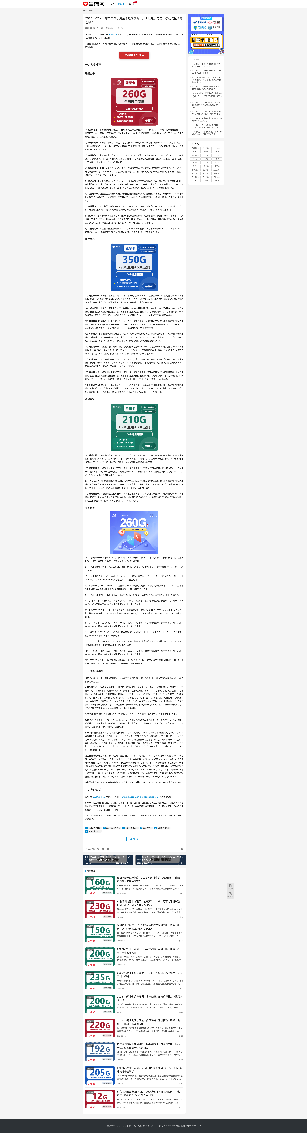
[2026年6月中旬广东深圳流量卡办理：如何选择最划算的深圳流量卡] (100, 1004)
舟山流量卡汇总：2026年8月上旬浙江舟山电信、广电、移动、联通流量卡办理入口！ (207, 95)
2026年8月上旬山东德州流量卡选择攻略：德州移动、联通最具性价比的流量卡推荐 (207, 104)
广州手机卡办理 (196, 152)
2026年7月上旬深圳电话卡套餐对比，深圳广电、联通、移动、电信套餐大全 (148, 951)
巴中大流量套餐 (217, 177)
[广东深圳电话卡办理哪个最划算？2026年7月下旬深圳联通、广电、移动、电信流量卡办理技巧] (100, 909)
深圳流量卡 (113, 34)
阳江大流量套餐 (217, 155)
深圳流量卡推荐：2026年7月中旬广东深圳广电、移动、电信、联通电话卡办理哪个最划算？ (148, 927)
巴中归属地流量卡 (217, 181)
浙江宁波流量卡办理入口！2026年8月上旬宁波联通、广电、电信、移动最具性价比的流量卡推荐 (207, 79)
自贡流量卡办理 (207, 166)
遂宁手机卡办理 (196, 173)
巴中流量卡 (195, 177)
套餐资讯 (121, 4)
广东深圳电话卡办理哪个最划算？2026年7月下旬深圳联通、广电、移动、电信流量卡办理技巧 (149, 903)
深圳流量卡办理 (99, 797)
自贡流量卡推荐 (207, 162)
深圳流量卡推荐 (94, 831)
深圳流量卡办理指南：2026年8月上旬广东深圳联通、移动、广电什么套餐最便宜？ (149, 879)
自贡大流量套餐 (217, 162)
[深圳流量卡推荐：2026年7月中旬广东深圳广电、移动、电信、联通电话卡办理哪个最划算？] (100, 933)
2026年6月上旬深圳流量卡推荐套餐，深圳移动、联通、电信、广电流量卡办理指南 (148, 1022)
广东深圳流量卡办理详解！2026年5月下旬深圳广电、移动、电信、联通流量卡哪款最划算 (149, 1046)
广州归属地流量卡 (217, 152)
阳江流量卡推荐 (207, 155)
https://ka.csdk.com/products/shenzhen (140, 797)
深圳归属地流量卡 (113, 828)
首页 (112, 4)
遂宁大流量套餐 (217, 170)
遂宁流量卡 (195, 170)
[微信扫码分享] (98, 849)
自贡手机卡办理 (196, 166)
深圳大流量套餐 (94, 828)
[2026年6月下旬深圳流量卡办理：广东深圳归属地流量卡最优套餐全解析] (100, 980)
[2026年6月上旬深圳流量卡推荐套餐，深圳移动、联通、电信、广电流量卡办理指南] (100, 1028)
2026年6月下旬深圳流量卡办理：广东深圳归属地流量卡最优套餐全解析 (149, 974)
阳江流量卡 (195, 155)
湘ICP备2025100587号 (192, 1126)
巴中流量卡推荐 (207, 177)
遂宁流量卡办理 (207, 173)
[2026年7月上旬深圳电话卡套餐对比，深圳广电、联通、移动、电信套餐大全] (100, 956)
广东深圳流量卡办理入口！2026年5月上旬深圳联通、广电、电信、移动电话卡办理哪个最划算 (149, 1093)
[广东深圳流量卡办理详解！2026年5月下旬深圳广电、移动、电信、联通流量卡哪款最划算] (100, 1051)
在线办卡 (131, 4)
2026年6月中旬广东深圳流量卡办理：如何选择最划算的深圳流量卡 (149, 998)
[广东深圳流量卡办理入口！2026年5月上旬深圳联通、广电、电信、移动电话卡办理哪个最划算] (100, 1099)
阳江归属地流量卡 (217, 159)
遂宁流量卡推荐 (207, 170)
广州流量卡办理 (207, 152)
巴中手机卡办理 (196, 181)
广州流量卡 (195, 148)
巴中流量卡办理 (207, 181)
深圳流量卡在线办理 (134, 55)
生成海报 (91, 849)
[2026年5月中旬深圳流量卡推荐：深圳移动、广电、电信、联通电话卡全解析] (100, 1075)
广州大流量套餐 (217, 148)
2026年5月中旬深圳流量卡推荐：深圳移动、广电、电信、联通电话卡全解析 (149, 1070)
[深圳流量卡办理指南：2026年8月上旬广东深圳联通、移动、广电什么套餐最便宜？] (100, 885)
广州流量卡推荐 (207, 148)
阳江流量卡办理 (207, 159)
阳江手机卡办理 (196, 159)
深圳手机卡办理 (131, 828)
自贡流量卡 (195, 162)
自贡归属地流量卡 (217, 166)
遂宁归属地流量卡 (217, 173)
